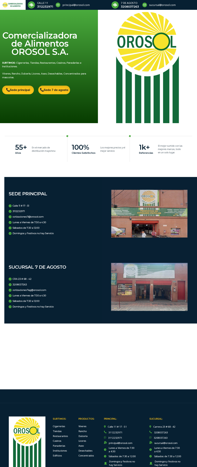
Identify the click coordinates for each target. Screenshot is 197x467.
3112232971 (45, 6)
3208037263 (130, 6)
